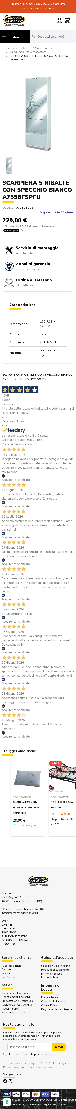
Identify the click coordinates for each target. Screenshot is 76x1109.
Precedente (10, 444)
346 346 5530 (26, 285)
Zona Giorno (23, 48)
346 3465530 (44, 4)
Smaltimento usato (13, 1012)
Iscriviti (58, 1047)
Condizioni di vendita (54, 1001)
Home (8, 48)
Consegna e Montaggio (16, 993)
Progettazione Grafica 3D (17, 1001)
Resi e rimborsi (50, 977)
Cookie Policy (49, 1005)
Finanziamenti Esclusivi (16, 997)
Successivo (26, 444)
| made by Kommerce (57, 1104)
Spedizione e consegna (55, 966)
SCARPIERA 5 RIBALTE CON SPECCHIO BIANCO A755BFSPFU (38, 57)
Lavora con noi (11, 973)
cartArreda (8, 977)
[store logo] (13, 20)
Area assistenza (12, 966)
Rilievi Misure (10, 1009)
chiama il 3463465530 (36, 909)
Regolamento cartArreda (56, 1009)
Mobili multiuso (44, 48)
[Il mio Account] (60, 20)
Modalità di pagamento (55, 970)
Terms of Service (36, 1067)
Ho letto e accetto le (29, 1054)
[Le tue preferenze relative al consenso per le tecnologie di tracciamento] (7, 1102)
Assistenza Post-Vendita (17, 1005)
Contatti (6, 969)
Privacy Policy (49, 997)
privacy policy (42, 1054)
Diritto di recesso (51, 973)
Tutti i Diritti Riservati (63, 1099)
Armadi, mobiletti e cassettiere (27, 52)
